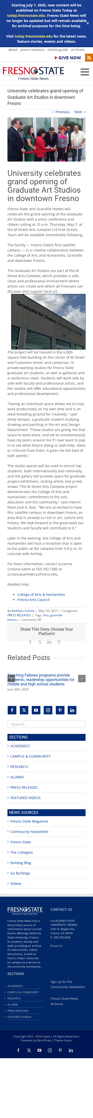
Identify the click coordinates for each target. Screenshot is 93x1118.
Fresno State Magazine (29, 821)
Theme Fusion (63, 1040)
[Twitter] (24, 710)
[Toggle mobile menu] (86, 72)
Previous (63, 111)
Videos (15, 883)
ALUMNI (17, 777)
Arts (46, 615)
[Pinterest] (60, 710)
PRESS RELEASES (19, 615)
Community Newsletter (29, 831)
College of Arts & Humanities (41, 594)
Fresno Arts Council (33, 599)
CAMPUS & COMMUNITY (30, 756)
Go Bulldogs (20, 873)
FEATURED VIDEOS (25, 797)
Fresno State (20, 842)
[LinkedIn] (72, 710)
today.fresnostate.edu (26, 15)
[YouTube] (36, 710)
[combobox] (46, 724)
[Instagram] (48, 710)
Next (78, 111)
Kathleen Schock (23, 611)
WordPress (44, 1040)
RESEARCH (19, 766)
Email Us (57, 946)
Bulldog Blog (20, 862)
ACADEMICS (20, 746)
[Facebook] (12, 710)
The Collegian (21, 852)
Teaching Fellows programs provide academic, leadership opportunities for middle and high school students (40, 679)
